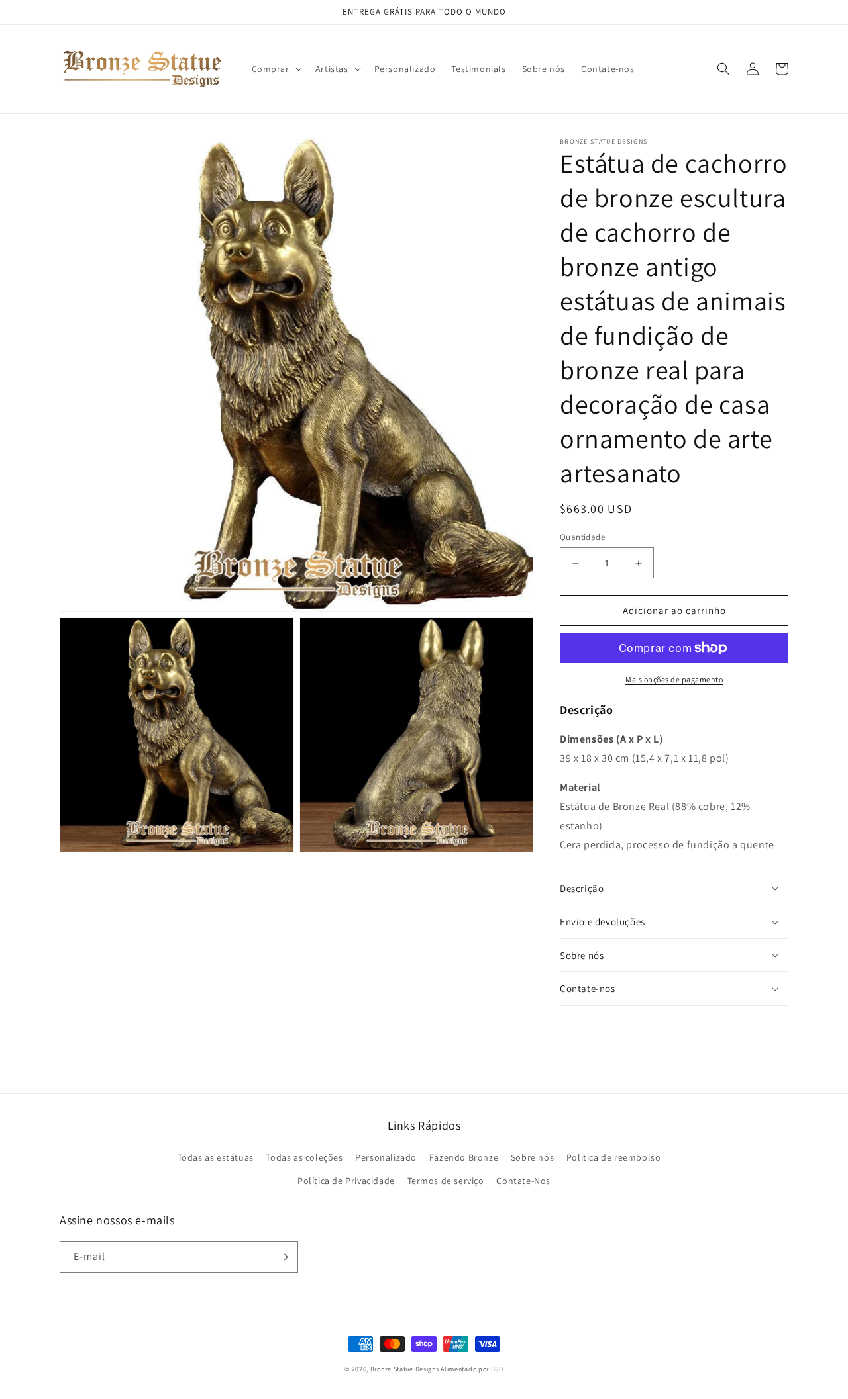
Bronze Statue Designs (404, 1369)
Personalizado (386, 1157)
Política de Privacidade (346, 1181)
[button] (275, 69)
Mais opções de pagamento (674, 679)
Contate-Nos (523, 1181)
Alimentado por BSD (472, 1369)
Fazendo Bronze (463, 1157)
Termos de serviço (445, 1181)
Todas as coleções (304, 1157)
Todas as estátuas (216, 1157)
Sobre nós (532, 1157)
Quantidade (582, 537)
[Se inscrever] (282, 1257)
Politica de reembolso (613, 1157)
